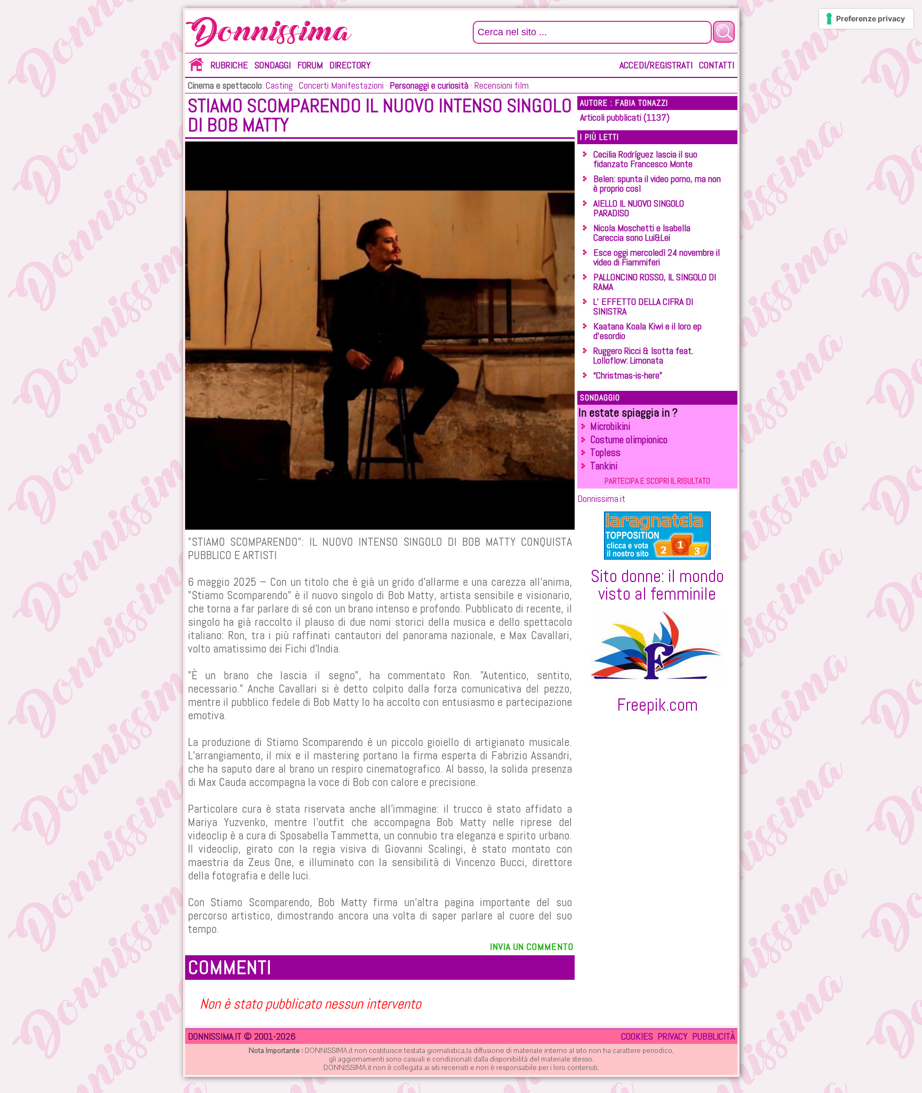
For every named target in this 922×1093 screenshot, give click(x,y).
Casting (279, 85)
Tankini (603, 466)
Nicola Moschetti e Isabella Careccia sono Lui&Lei (641, 232)
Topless (605, 452)
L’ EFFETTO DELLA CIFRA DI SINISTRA (643, 306)
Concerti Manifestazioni (340, 85)
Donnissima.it (601, 498)
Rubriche (229, 65)
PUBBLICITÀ (713, 1036)
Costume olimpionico (628, 439)
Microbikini (610, 426)
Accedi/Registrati (656, 65)
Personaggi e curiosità (429, 85)
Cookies (637, 1036)
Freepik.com (657, 705)
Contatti (716, 65)
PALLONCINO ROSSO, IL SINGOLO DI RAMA (654, 282)
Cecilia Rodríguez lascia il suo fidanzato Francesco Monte (645, 159)
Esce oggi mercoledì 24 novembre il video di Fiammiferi (656, 257)
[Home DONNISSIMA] (196, 69)
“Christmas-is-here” (627, 375)
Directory (350, 65)
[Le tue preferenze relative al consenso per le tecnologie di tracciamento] (866, 19)
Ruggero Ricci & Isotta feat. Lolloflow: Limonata (643, 355)
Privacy (672, 1036)
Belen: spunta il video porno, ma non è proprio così (657, 183)
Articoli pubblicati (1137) (625, 117)
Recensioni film (500, 85)
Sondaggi (273, 65)
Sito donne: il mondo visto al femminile (657, 584)
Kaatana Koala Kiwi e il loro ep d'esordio (647, 331)
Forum (310, 65)
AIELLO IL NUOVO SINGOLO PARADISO (638, 208)
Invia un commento (531, 946)
